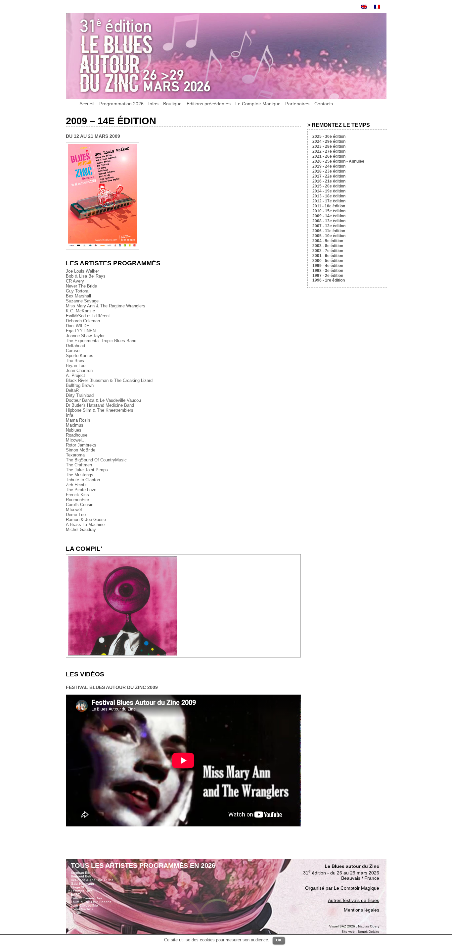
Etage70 (77, 887)
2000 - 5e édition (327, 261)
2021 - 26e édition (328, 156)
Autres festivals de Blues (353, 900)
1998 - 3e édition (327, 271)
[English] (364, 7)
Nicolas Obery (368, 926)
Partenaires (297, 103)
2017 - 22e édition (328, 176)
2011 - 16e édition (328, 206)
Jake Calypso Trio (84, 905)
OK (279, 940)
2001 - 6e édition (327, 256)
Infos (153, 103)
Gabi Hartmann (82, 883)
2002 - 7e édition (327, 251)
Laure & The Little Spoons (91, 902)
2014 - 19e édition (328, 191)
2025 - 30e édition (328, 136)
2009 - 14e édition (328, 216)
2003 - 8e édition (327, 246)
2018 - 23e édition (328, 171)
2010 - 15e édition (328, 211)
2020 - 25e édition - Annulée (338, 161)
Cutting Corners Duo (86, 898)
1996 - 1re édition (328, 280)
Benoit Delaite (368, 931)
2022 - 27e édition (328, 151)
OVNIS (76, 913)
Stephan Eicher (83, 872)
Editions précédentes (209, 103)
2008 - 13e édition (328, 221)
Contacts (323, 103)
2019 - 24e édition (328, 166)
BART (75, 894)
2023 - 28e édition (328, 146)
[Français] (377, 7)
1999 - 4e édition (327, 266)
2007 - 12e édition (328, 226)
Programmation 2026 (121, 103)
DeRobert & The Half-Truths (92, 880)
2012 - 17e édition (328, 201)
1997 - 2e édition (327, 276)
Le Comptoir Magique (258, 103)
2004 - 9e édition (327, 241)
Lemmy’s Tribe (82, 891)
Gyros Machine (82, 909)
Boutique (172, 103)
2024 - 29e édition (328, 141)
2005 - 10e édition (328, 236)
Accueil (86, 103)
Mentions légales (361, 910)
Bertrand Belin (82, 876)
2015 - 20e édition (328, 186)
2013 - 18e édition (328, 196)
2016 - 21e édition (328, 181)
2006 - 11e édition (328, 231)
